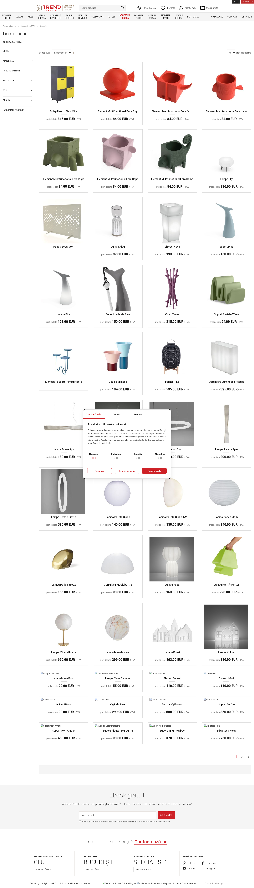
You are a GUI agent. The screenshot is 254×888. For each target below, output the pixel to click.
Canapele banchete (55, 16)
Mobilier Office (138, 16)
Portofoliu (193, 17)
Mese (30, 17)
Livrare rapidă (179, 16)
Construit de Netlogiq (214, 883)
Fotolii (111, 17)
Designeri (247, 17)
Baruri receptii (69, 16)
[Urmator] (248, 757)
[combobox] (102, 8)
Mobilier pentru (6, 16)
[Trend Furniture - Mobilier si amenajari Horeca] (48, 8)
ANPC (53, 883)
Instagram (210, 868)
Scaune (20, 17)
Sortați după (44, 53)
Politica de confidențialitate (158, 822)
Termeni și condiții (38, 883)
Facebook (211, 863)
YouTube (191, 868)
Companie (232, 17)
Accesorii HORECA (125, 16)
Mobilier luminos (82, 16)
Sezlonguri (97, 17)
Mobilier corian (152, 16)
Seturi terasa (42, 16)
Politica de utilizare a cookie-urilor (75, 883)
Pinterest (191, 863)
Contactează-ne (150, 841)
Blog (236, 2)
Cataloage (217, 17)
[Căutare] (122, 8)
